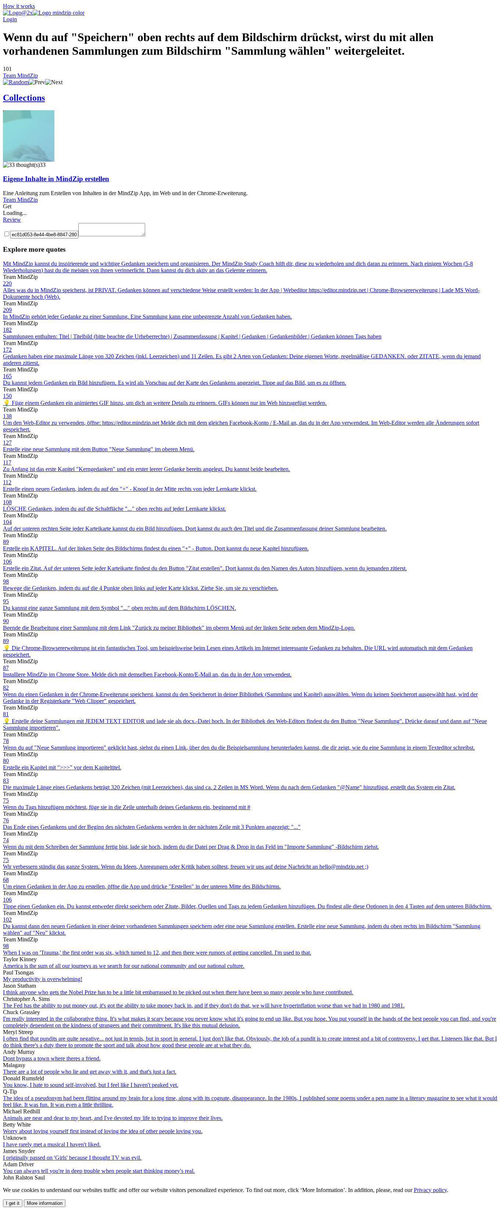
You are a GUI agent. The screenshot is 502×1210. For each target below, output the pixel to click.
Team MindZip (20, 75)
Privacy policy (430, 1190)
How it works (19, 6)
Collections (24, 98)
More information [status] (44, 1203)
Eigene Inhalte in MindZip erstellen (56, 179)
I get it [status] (12, 1203)
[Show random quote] (16, 82)
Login (10, 19)
